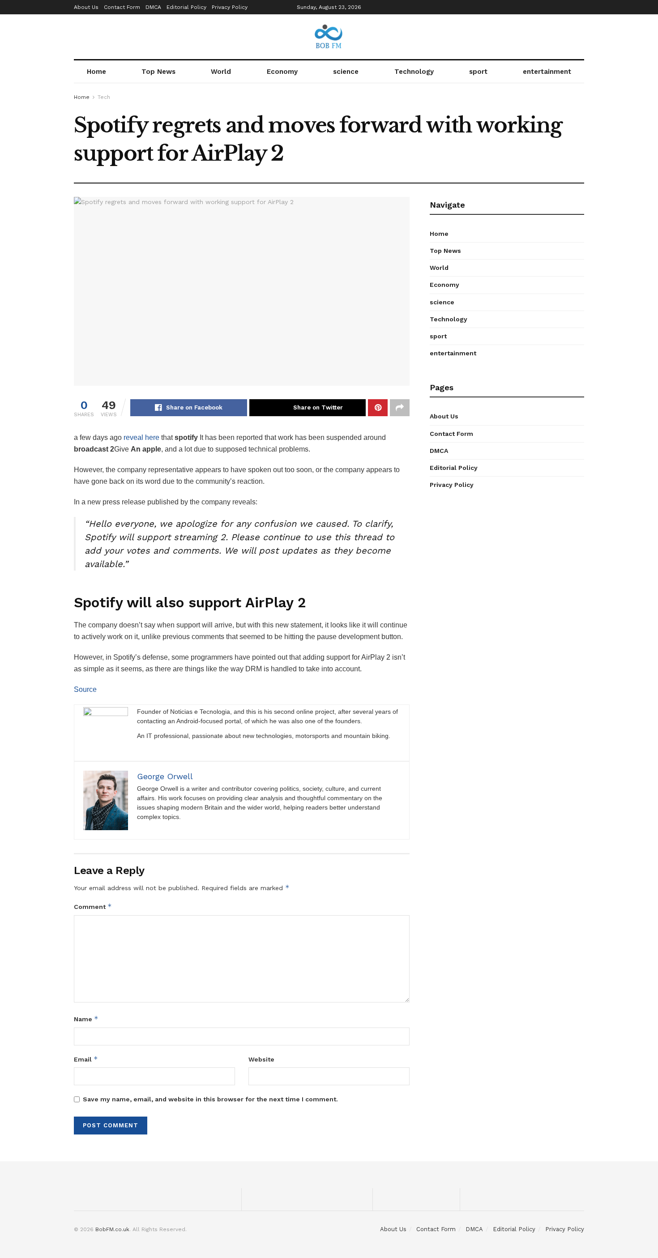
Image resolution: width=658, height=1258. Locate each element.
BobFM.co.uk (112, 1229)
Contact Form (122, 7)
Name (86, 1019)
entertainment (547, 72)
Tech (104, 97)
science (346, 72)
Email (86, 1059)
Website (261, 1059)
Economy (282, 72)
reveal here (141, 437)
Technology (414, 72)
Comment (93, 906)
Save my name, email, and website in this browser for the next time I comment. (210, 1099)
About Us (86, 7)
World (221, 72)
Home (96, 72)
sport (478, 72)
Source (85, 689)
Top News (158, 72)
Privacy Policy (230, 7)
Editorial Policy (186, 7)
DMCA (153, 7)
